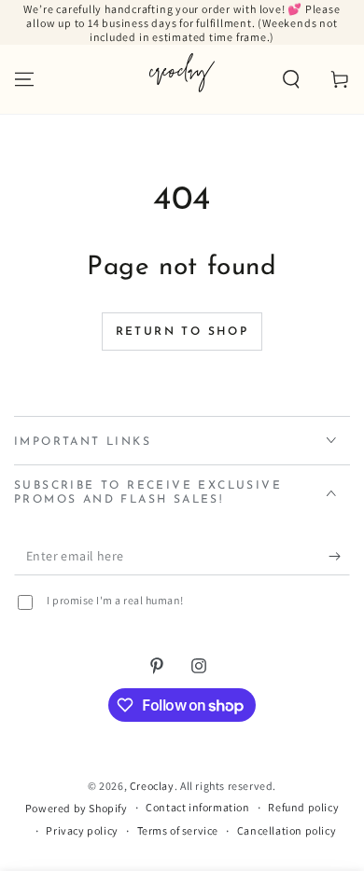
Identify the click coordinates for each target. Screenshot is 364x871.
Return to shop (182, 332)
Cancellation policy (286, 830)
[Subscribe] (339, 556)
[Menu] (24, 79)
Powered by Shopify (76, 808)
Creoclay (152, 786)
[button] (291, 79)
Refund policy (303, 807)
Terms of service (178, 830)
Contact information (197, 807)
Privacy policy (82, 830)
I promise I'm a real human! (115, 600)
